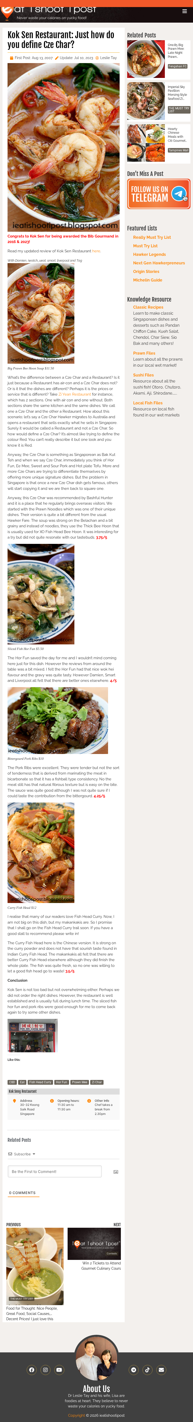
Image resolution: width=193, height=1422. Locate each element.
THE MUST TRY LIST (179, 110)
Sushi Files (143, 375)
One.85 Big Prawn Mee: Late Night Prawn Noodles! (176, 51)
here (95, 251)
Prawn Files (144, 353)
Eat (22, 1082)
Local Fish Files (148, 403)
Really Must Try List (152, 237)
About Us (96, 1389)
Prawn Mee (79, 1082)
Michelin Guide (147, 280)
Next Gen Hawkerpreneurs (159, 263)
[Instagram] (45, 1370)
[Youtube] (59, 1370)
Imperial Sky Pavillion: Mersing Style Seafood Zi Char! (177, 93)
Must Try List (145, 246)
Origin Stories (146, 271)
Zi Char (97, 1082)
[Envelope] (161, 1370)
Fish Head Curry (40, 1082)
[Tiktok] (147, 1370)
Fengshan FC (178, 66)
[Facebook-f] (32, 1370)
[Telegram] (134, 1370)
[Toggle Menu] (184, 11)
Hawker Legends (149, 254)
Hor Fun (61, 1082)
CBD (12, 1082)
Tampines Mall (178, 150)
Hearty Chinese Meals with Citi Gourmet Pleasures (176, 135)
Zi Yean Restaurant (75, 394)
